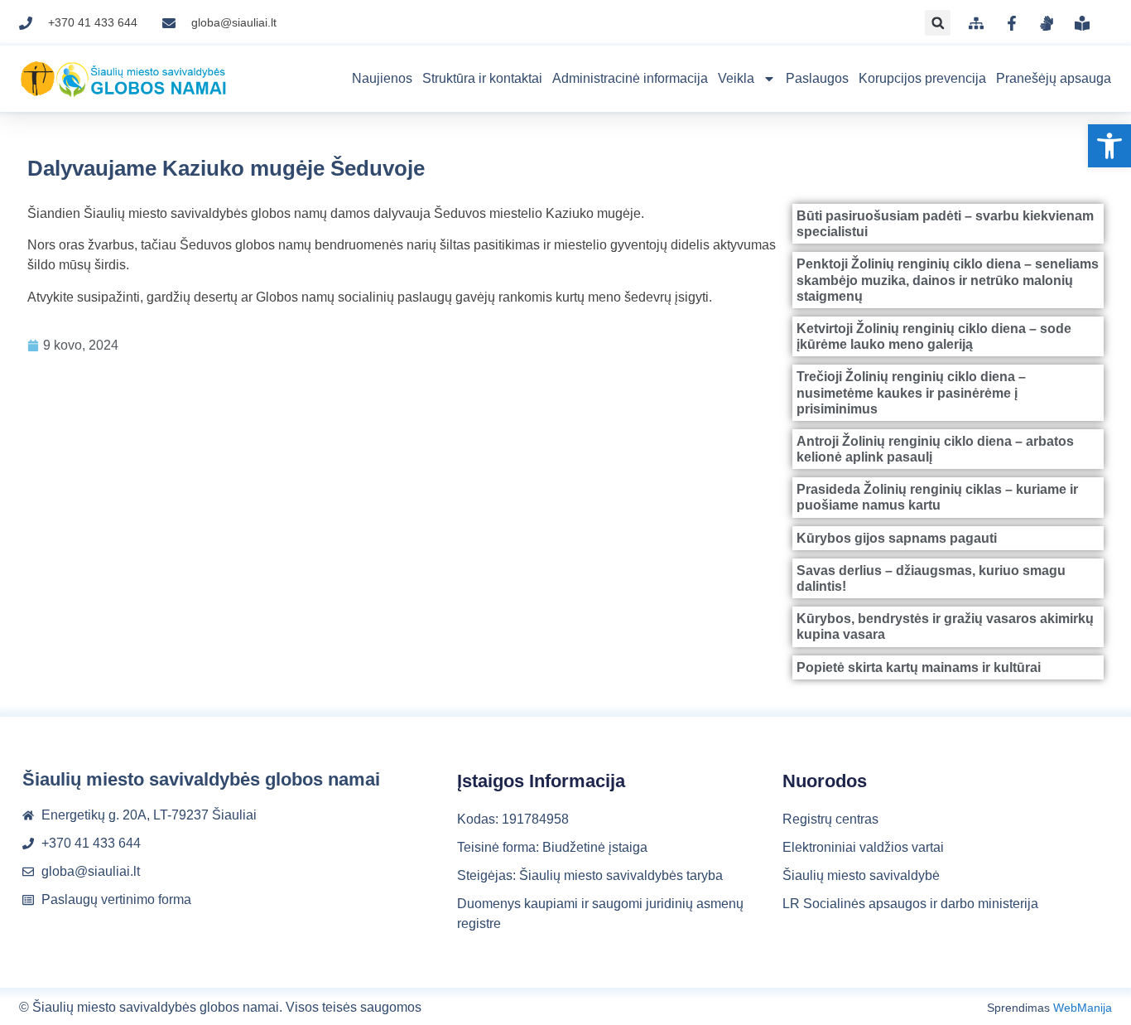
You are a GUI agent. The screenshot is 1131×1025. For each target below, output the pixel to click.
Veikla (736, 78)
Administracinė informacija (630, 78)
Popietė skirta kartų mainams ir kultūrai (919, 667)
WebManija (1082, 1007)
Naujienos (382, 78)
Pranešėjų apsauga (1053, 78)
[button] (1109, 145)
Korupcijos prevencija (922, 78)
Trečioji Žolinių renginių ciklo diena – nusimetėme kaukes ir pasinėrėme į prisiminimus (911, 392)
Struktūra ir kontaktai (482, 78)
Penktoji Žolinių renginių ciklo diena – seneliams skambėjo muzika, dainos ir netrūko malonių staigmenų (948, 279)
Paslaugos (817, 78)
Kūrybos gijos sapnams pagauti (897, 538)
